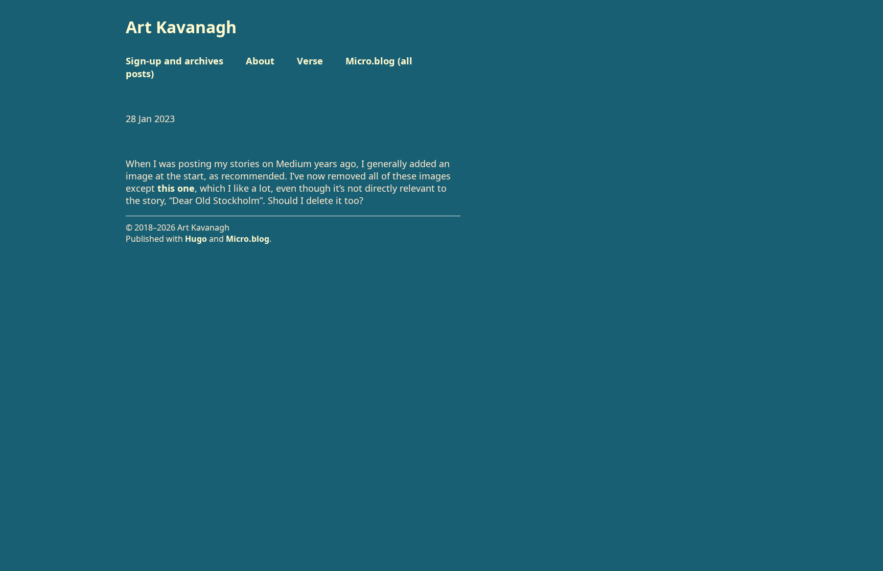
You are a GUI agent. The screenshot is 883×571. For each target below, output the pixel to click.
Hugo (196, 238)
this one (176, 188)
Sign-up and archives (174, 60)
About (260, 60)
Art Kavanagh (181, 27)
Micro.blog (247, 238)
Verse (310, 60)
